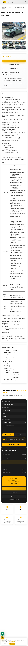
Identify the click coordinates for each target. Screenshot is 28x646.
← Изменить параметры (14, 499)
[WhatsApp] (6, 74)
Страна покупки (7, 401)
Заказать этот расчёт (14, 488)
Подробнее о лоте (14, 68)
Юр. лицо (19, 434)
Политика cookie (12, 641)
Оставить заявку (14, 60)
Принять (12, 643)
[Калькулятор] (2, 637)
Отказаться (5, 643)
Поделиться (14, 496)
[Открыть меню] (25, 2)
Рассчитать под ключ (14, 64)
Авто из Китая (10, 7)
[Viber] (10, 74)
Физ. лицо (8, 434)
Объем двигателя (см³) (8, 425)
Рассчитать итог (14, 444)
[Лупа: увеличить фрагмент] (23, 24)
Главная (4, 7)
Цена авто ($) (5, 413)
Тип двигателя (6, 419)
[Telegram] (3, 74)
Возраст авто (5, 407)
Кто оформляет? (6, 431)
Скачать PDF (14, 492)
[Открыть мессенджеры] (2, 634)
